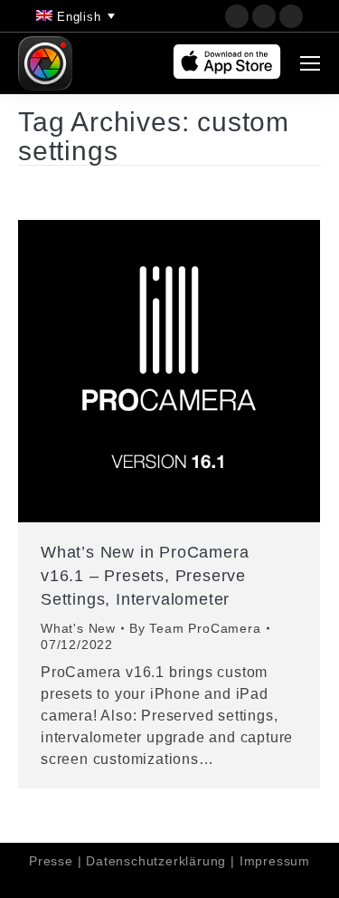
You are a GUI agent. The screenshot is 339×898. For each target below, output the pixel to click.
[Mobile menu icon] (310, 63)
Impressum (275, 861)
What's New (78, 628)
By (195, 628)
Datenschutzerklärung (156, 861)
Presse (51, 861)
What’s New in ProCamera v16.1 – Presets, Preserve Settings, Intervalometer (145, 575)
